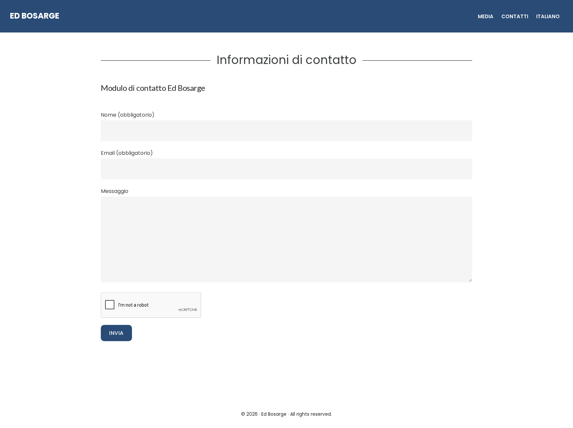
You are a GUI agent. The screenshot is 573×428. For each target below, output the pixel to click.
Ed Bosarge (34, 15)
